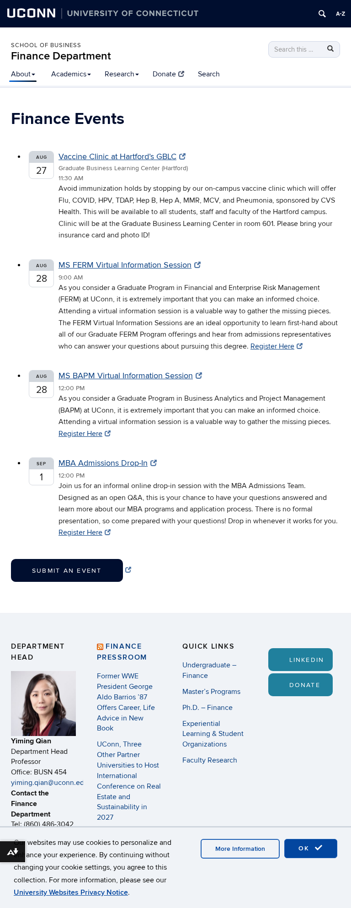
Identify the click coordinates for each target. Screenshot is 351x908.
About (21, 74)
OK (305, 848)
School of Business (46, 45)
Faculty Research (209, 760)
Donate (164, 74)
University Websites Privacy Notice (71, 892)
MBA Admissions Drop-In (103, 463)
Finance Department (61, 56)
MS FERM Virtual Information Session (124, 265)
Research (119, 74)
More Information (240, 849)
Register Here (272, 346)
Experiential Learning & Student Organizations (213, 734)
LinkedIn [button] (306, 660)
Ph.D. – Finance (207, 707)
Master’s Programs (211, 691)
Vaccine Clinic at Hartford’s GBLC (117, 156)
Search (209, 74)
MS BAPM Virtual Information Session (125, 376)
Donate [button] (304, 685)
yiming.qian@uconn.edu (49, 782)
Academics (68, 74)
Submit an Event (67, 571)
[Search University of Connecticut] (322, 13)
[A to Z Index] (340, 13)
